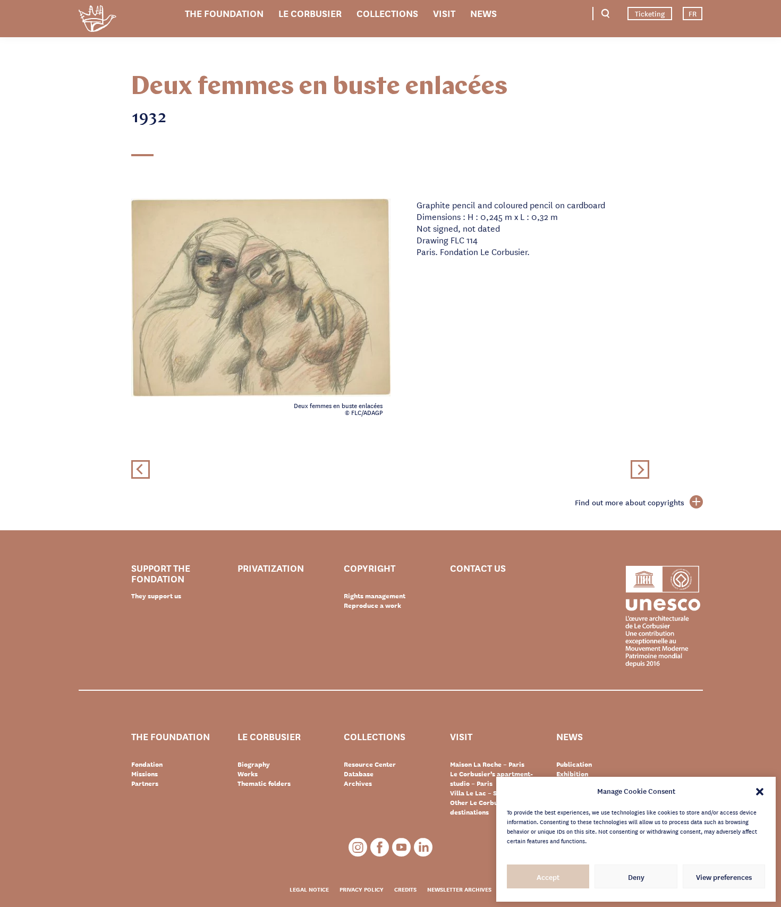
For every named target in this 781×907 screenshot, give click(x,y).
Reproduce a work (372, 605)
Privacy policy (361, 889)
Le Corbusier (310, 13)
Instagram (358, 847)
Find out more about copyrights (629, 502)
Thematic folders (264, 783)
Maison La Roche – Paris (487, 764)
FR (693, 13)
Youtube (401, 847)
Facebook (379, 847)
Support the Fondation (160, 572)
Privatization (270, 568)
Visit (444, 13)
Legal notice (309, 889)
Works (247, 773)
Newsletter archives (459, 889)
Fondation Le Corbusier (97, 20)
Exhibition (572, 773)
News (483, 13)
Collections (387, 13)
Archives (358, 783)
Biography (253, 764)
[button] (759, 790)
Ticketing (650, 13)
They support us (156, 595)
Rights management (374, 595)
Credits (405, 889)
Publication (574, 764)
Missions (144, 773)
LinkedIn (423, 847)
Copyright (369, 568)
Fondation (147, 764)
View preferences (724, 877)
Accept (548, 877)
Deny (636, 877)
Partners (144, 783)
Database (358, 773)
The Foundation (224, 13)
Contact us (478, 568)
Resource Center (370, 764)
